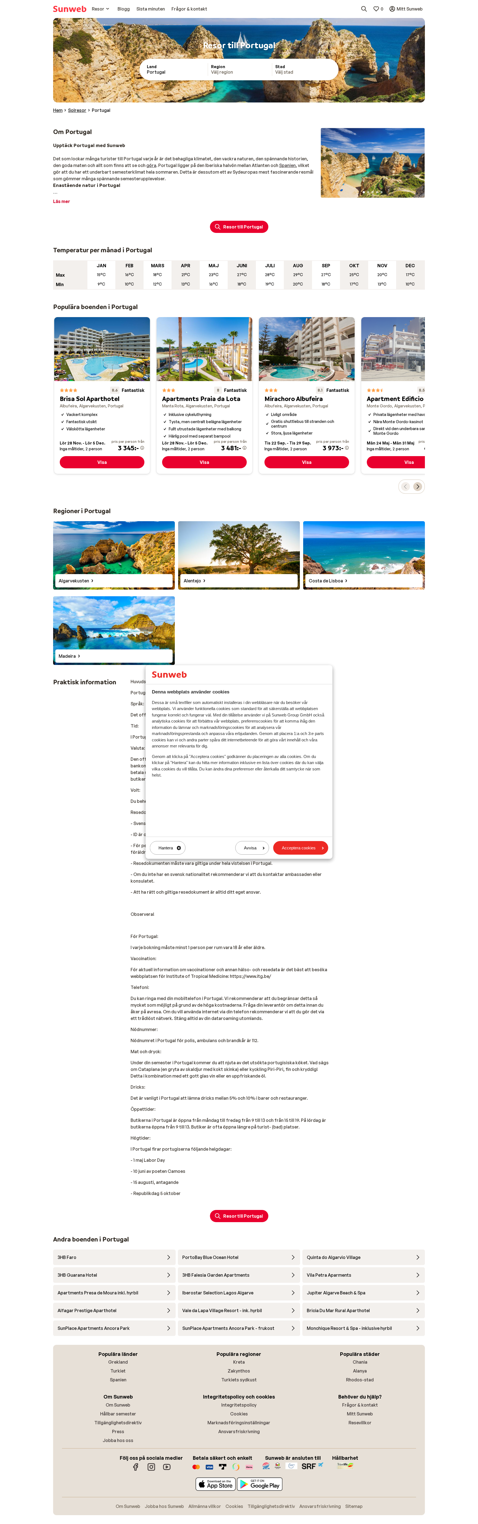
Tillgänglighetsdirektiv (118, 1422)
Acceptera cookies (299, 847)
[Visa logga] (209, 1469)
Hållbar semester (118, 1414)
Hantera (166, 847)
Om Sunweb (118, 1405)
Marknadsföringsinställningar (238, 1422)
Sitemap (354, 1506)
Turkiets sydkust (239, 1379)
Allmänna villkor (204, 1506)
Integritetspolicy (238, 1405)
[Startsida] (69, 9)
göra (151, 165)
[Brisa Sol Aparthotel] (102, 395)
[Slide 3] (373, 192)
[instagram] (151, 1469)
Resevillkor (360, 1422)
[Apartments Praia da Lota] (204, 395)
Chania (360, 1362)
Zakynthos (239, 1371)
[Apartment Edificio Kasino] (409, 395)
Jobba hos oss (118, 1440)
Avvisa (250, 847)
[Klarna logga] (249, 1469)
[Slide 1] (364, 192)
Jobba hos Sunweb (164, 1506)
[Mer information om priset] (142, 448)
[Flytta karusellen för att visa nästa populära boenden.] (417, 486)
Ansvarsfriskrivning (239, 1431)
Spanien (287, 165)
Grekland (118, 1362)
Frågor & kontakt (360, 1405)
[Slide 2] (368, 192)
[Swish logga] (236, 1469)
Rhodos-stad (360, 1379)
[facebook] (135, 1469)
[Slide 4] (377, 192)
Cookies (239, 1414)
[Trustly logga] (222, 1469)
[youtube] (166, 1469)
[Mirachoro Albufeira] (307, 395)
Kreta (239, 1362)
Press (118, 1431)
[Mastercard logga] (196, 1469)
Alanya (360, 1371)
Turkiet (118, 1371)
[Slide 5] (381, 192)
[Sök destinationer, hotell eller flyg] (364, 8)
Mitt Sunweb (360, 1414)
